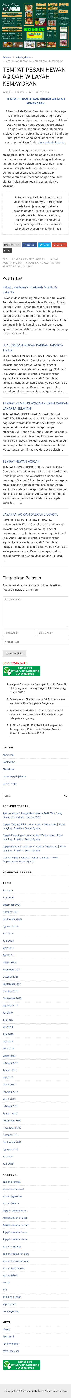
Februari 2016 (10, 1106)
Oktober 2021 (10, 976)
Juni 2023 (8, 940)
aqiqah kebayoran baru (16, 1253)
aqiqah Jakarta (54, 142)
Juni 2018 (8, 1034)
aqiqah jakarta (23, 57)
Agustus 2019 (10, 1005)
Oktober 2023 (10, 911)
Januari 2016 (10, 1113)
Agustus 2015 (10, 1149)
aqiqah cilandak (12, 1181)
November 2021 (12, 969)
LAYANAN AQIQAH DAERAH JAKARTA (30, 514)
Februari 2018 (10, 1062)
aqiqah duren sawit (13, 1189)
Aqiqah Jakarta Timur (15, 1232)
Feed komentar (11, 1343)
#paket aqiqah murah (18, 266)
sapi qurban (9, 1304)
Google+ (60, 245)
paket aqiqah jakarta (14, 776)
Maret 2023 (9, 962)
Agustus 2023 (10, 926)
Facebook (30, 245)
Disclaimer (8, 769)
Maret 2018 (9, 1055)
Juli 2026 (8, 890)
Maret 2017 (9, 1084)
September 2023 (12, 919)
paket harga (9, 783)
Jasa (41, 142)
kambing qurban (12, 1296)
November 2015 (12, 1127)
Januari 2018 (10, 1070)
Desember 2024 (12, 904)
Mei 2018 (8, 1041)
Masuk (6, 1329)
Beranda (7, 57)
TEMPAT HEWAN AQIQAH (21, 461)
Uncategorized (11, 1311)
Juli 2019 (8, 1012)
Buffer (7, 250)
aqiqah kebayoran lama (16, 1260)
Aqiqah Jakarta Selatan (16, 1224)
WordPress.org (11, 1350)
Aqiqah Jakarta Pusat (15, 1217)
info (5, 1289)
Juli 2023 (8, 933)
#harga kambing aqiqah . (29, 259)
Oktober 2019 (10, 991)
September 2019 (12, 998)
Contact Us (9, 761)
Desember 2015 (12, 1120)
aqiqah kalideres (12, 1246)
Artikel (6, 1282)
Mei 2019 (8, 1027)
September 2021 (12, 983)
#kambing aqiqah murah (43, 262)
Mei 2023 (8, 947)
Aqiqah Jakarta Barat (15, 1210)
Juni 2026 (8, 897)
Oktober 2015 (10, 1134)
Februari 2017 (10, 1091)
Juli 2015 (8, 1156)
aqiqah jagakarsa (12, 1196)
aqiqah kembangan (13, 1268)
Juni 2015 (8, 1163)
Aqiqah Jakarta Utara (15, 1239)
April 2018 (8, 1048)
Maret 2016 (9, 1098)
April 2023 (8, 955)
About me (8, 754)
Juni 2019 (8, 1019)
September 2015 (12, 1142)
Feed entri (8, 1336)
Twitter (45, 245)
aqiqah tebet (10, 1275)
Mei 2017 (8, 1077)
